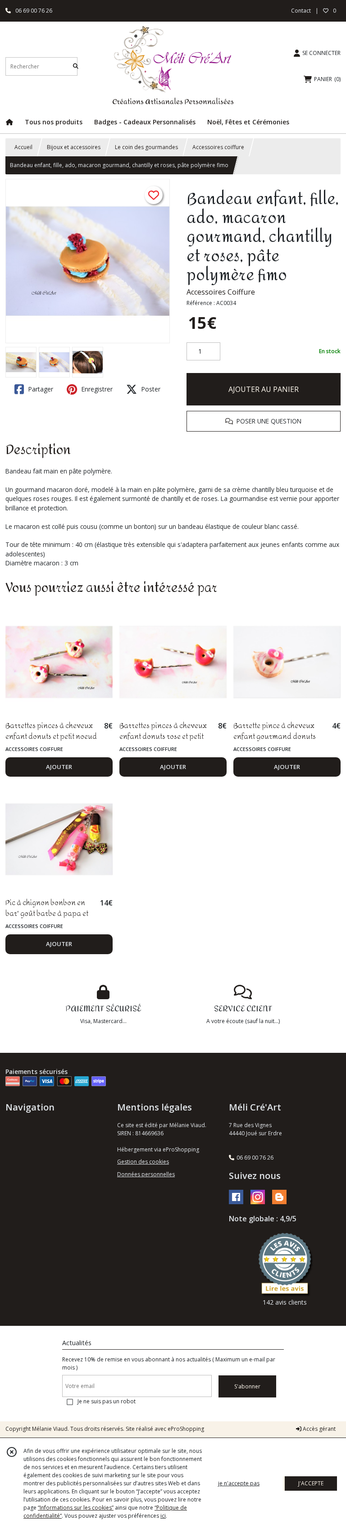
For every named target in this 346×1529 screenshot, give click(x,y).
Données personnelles (146, 1174)
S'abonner (247, 1386)
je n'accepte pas (239, 1483)
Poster (149, 389)
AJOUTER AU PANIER (263, 389)
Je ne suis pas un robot (106, 1401)
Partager (39, 389)
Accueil (23, 147)
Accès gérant (318, 1429)
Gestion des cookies (143, 1161)
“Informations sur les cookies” (76, 1507)
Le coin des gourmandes (146, 147)
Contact (301, 10)
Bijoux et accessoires (73, 147)
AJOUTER (59, 767)
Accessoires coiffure (218, 147)
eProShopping (186, 1429)
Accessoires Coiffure (221, 292)
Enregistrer (96, 389)
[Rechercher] (75, 66)
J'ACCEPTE (310, 1483)
